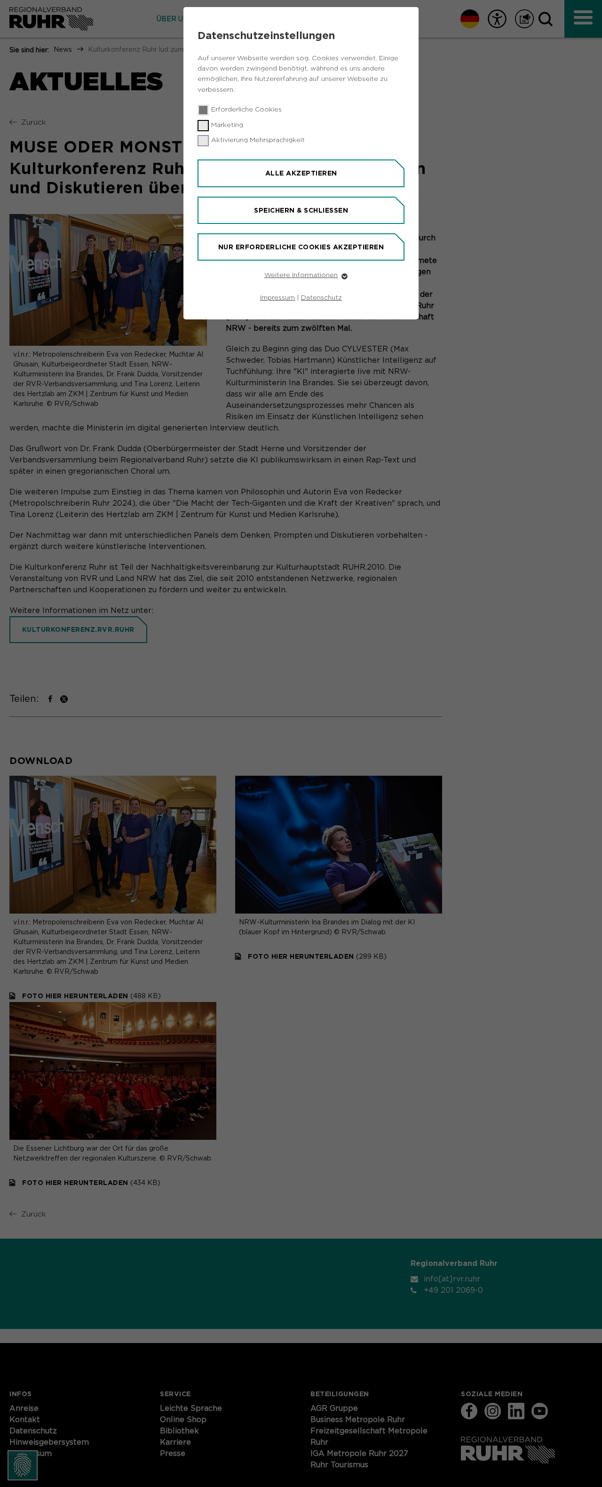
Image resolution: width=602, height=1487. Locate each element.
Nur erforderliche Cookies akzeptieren (301, 247)
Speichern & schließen (301, 210)
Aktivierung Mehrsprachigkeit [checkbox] (258, 140)
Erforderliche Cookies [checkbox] (246, 109)
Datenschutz (321, 297)
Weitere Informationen (301, 275)
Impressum (277, 297)
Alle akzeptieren (301, 173)
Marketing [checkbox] (227, 125)
